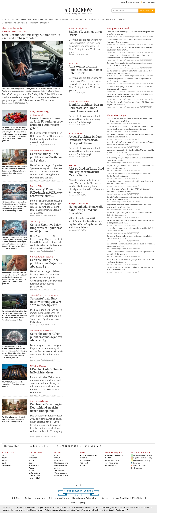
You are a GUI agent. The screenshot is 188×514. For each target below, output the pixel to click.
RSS (143, 2)
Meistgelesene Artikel (118, 28)
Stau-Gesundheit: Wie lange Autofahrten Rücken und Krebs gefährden (32, 37)
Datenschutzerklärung (59, 498)
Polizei (31, 470)
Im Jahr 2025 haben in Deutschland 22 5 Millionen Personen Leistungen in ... (131, 167)
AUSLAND (89, 19)
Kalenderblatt (34, 478)
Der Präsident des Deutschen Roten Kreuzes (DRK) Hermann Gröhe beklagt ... (129, 41)
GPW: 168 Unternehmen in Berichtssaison (46, 371)
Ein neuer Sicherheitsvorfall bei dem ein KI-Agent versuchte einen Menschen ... (131, 135)
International (34, 475)
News (18, 498)
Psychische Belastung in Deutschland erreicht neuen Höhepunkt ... (46, 407)
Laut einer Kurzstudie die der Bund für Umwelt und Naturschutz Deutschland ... (131, 151)
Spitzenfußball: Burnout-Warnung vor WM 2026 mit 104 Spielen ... (45, 302)
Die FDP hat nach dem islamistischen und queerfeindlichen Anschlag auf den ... (130, 198)
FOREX (57, 458)
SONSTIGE (121, 19)
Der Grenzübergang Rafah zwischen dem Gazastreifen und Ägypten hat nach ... (130, 88)
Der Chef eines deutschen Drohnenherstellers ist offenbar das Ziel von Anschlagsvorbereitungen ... (130, 128)
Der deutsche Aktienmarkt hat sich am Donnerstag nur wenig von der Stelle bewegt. (84, 119)
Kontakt (83, 465)
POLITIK (43, 19)
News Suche (144, 10)
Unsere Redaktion (121, 498)
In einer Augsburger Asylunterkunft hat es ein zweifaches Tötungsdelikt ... (130, 159)
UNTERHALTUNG (62, 19)
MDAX (4, 458)
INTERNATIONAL (109, 19)
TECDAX (5, 460)
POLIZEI (97, 19)
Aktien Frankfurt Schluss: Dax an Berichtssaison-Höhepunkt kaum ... (86, 140)
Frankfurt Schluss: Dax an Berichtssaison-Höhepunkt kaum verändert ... (86, 108)
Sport (31, 463)
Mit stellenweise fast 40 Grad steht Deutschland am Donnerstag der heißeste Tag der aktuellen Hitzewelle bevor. (85, 223)
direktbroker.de (111, 463)
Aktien (57, 468)
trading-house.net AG (114, 455)
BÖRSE (24, 19)
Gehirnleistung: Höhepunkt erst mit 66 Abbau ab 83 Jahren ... (46, 157)
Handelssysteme (61, 463)
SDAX (4, 463)
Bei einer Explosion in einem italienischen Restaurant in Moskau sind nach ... (130, 268)
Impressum (40, 498)
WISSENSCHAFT (76, 19)
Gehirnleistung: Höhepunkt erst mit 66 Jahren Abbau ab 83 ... (46, 263)
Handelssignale (60, 465)
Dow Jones (6, 465)
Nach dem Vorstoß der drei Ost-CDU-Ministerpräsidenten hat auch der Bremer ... (130, 190)
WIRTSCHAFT (33, 19)
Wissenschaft (34, 465)
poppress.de (110, 465)
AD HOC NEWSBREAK (88, 455)
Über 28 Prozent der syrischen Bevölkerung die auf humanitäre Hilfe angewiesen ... (131, 253)
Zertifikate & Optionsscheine (60, 471)
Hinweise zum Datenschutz (84, 498)
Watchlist (83, 458)
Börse (31, 455)
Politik (31, 460)
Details (111, 510)
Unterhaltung (34, 473)
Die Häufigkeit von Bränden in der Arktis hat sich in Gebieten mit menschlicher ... (129, 120)
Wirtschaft (33, 458)
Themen (33, 23)
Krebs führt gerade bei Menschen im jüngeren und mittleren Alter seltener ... (129, 80)
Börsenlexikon (11, 445)
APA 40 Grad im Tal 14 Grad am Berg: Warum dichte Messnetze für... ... (86, 172)
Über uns (105, 498)
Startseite (24, 23)
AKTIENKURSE (14, 19)
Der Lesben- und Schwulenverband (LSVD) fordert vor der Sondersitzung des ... (130, 182)
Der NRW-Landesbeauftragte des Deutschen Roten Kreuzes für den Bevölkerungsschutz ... (129, 56)
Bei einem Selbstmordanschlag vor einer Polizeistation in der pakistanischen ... (131, 221)
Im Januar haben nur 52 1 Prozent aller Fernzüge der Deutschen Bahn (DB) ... (129, 48)
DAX (4, 455)
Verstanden (120, 510)
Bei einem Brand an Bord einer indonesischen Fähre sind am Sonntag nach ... (129, 237)
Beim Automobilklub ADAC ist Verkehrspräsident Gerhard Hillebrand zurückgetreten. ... (130, 95)
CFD (56, 455)
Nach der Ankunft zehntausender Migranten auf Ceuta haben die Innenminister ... (130, 143)
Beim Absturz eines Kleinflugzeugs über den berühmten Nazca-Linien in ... (130, 261)
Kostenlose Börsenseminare (112, 459)
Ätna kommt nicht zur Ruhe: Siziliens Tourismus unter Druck (86, 70)
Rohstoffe (58, 460)
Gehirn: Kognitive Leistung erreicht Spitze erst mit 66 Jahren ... (46, 228)
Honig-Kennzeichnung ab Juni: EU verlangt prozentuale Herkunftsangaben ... (46, 123)
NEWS (4, 19)
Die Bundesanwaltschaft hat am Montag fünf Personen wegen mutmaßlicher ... (131, 103)
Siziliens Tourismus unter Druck (85, 33)
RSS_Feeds (84, 463)
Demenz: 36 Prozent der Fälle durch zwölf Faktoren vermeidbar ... (46, 192)
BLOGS (123, 2)
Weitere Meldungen (117, 115)
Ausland (32, 468)
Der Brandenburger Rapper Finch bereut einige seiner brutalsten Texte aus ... (130, 33)
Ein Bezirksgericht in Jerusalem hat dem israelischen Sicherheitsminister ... (130, 214)
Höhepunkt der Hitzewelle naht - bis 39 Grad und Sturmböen (86, 210)
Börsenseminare (61, 475)
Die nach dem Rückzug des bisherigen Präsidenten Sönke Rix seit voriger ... (129, 175)
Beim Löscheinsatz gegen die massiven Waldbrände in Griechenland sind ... (130, 229)
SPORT (51, 19)
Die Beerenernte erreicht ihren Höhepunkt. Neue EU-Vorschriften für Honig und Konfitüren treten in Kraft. (46, 137)
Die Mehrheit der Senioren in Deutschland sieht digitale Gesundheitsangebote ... (130, 72)
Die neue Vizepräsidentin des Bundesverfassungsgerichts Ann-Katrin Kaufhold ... (130, 64)
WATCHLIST (151, 2)
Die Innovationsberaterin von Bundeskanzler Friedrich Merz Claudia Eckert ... (131, 245)
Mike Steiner (138, 498)
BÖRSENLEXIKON (133, 2)
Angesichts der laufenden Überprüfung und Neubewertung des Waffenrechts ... (129, 206)
